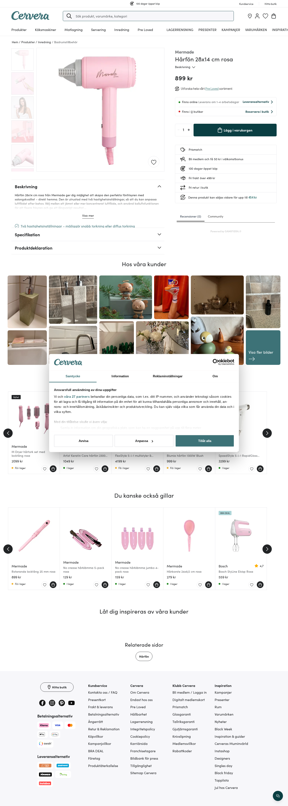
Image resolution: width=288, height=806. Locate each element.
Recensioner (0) (190, 216)
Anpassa (141, 441)
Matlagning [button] (74, 29)
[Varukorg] (274, 16)
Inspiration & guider (230, 736)
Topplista (222, 780)
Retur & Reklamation (104, 729)
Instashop (222, 750)
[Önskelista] (265, 16)
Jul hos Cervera (226, 787)
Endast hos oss (141, 699)
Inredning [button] (121, 29)
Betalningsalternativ (103, 714)
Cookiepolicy (140, 736)
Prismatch (180, 706)
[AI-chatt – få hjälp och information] (278, 796)
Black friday (224, 772)
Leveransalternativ (256, 101)
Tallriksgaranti (183, 721)
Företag (94, 758)
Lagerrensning (180, 29)
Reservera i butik (257, 111)
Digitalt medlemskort (188, 699)
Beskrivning (182, 67)
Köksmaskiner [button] (45, 29)
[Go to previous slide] (8, 433)
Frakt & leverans (100, 706)
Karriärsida (139, 743)
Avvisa (83, 441)
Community (215, 216)
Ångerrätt (95, 721)
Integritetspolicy (142, 729)
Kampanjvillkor (99, 743)
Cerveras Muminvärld (231, 743)
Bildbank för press (144, 758)
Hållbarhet (138, 714)
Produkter (19, 29)
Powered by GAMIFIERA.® (225, 231)
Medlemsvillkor (184, 743)
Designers (222, 758)
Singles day (223, 765)
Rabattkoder (182, 750)
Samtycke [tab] (73, 376)
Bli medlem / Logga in (189, 692)
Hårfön (144, 656)
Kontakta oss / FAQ (102, 692)
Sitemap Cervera (143, 772)
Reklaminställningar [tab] (168, 376)
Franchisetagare (143, 750)
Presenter (222, 699)
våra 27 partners (77, 396)
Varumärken (256, 29)
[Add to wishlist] (153, 162)
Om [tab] (215, 376)
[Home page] (30, 18)
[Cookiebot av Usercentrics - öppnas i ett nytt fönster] (215, 362)
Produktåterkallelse (103, 765)
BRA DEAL (96, 750)
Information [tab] (120, 376)
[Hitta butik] (249, 16)
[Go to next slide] (267, 433)
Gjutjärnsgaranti (185, 729)
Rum (218, 706)
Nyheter (221, 721)
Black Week (223, 729)
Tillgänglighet (141, 765)
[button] (69, 16)
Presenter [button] (207, 29)
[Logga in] (257, 16)
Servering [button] (98, 29)
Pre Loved (145, 29)
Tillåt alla (204, 441)
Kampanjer (231, 29)
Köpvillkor (95, 736)
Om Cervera (139, 692)
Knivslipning (181, 736)
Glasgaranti (181, 714)
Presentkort (97, 699)
